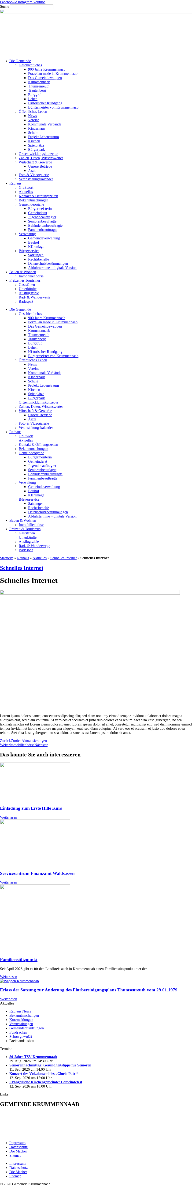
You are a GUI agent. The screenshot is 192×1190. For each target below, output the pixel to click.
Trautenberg (37, 90)
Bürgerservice (29, 251)
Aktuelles (26, 192)
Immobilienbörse (31, 276)
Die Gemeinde (20, 61)
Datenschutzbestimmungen (48, 263)
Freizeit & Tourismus (25, 280)
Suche (4, 6)
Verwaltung (27, 234)
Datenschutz (18, 1147)
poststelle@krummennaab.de (33, 1135)
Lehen (32, 99)
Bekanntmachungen (33, 200)
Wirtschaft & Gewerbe (35, 162)
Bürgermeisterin (40, 209)
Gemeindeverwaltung (44, 238)
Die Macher (18, 1151)
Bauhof (33, 242)
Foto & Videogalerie (34, 175)
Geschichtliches (30, 65)
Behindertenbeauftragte (45, 225)
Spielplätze (36, 145)
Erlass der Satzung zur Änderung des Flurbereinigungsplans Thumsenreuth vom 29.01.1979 (88, 989)
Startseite (6, 558)
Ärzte (32, 171)
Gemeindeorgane (31, 204)
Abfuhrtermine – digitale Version (52, 268)
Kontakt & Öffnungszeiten (38, 196)
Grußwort (26, 187)
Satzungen (36, 255)
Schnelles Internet (63, 558)
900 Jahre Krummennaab (46, 69)
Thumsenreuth (38, 86)
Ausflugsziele (29, 293)
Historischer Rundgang (45, 103)
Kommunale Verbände (44, 124)
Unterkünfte (28, 289)
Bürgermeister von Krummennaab (53, 107)
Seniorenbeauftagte (42, 221)
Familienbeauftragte (42, 230)
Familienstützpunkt (18, 959)
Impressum (17, 1143)
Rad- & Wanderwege (34, 297)
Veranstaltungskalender (36, 179)
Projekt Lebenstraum (43, 137)
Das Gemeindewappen (45, 78)
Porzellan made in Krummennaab (53, 74)
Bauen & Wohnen (22, 272)
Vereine (33, 120)
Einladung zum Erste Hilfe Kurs (31, 808)
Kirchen (34, 141)
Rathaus (15, 183)
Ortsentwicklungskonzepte (38, 154)
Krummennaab (39, 82)
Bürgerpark (36, 149)
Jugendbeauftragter (42, 217)
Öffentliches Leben (33, 111)
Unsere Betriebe (40, 166)
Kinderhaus (36, 128)
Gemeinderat (37, 213)
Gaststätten (27, 285)
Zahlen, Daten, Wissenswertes (41, 158)
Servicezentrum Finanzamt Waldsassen (37, 873)
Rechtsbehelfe (38, 259)
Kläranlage (36, 247)
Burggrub (35, 95)
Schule (33, 133)
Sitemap (15, 1155)
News (32, 116)
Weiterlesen (8, 817)
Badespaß (26, 301)
